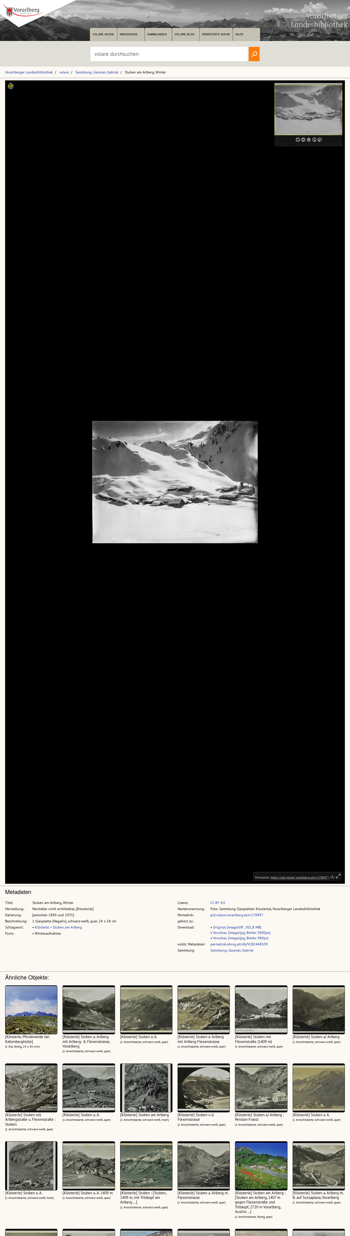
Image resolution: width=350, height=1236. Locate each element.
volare (64, 72)
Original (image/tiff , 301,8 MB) (237, 927)
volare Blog (185, 34)
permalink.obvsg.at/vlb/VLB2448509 (239, 944)
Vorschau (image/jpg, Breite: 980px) (241, 938)
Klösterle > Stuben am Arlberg (58, 927)
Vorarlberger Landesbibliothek (29, 72)
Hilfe (239, 34)
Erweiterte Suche (216, 34)
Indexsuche (129, 34)
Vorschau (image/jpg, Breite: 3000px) (242, 932)
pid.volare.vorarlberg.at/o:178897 (236, 915)
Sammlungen (157, 34)
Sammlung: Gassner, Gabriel (96, 72)
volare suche (103, 34)
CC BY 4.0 (217, 902)
